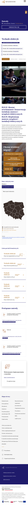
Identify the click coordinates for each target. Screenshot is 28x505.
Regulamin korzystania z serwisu (9, 476)
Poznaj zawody (5, 416)
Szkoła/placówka (8, 454)
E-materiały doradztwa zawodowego (10, 438)
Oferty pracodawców (6, 425)
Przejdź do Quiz (11, 381)
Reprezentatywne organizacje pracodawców (19, 403)
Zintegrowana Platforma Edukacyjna (10, 441)
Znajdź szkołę (5, 419)
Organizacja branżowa (9, 458)
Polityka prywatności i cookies (9, 472)
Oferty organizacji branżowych (9, 430)
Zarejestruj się (5, 401)
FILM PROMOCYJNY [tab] (5, 59)
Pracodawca (7, 450)
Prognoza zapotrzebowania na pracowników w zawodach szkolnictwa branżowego (13, 238)
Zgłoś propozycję (6, 479)
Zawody (13, 23)
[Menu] (22, 1)
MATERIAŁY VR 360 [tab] (22, 59)
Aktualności (4, 406)
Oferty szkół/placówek (7, 428)
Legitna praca (18, 418)
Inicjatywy (4, 409)
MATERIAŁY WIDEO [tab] (14, 59)
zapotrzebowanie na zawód (8, 186)
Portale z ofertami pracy (7, 433)
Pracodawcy (18, 411)
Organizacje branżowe (20, 408)
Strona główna (7, 23)
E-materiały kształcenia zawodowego (10, 436)
